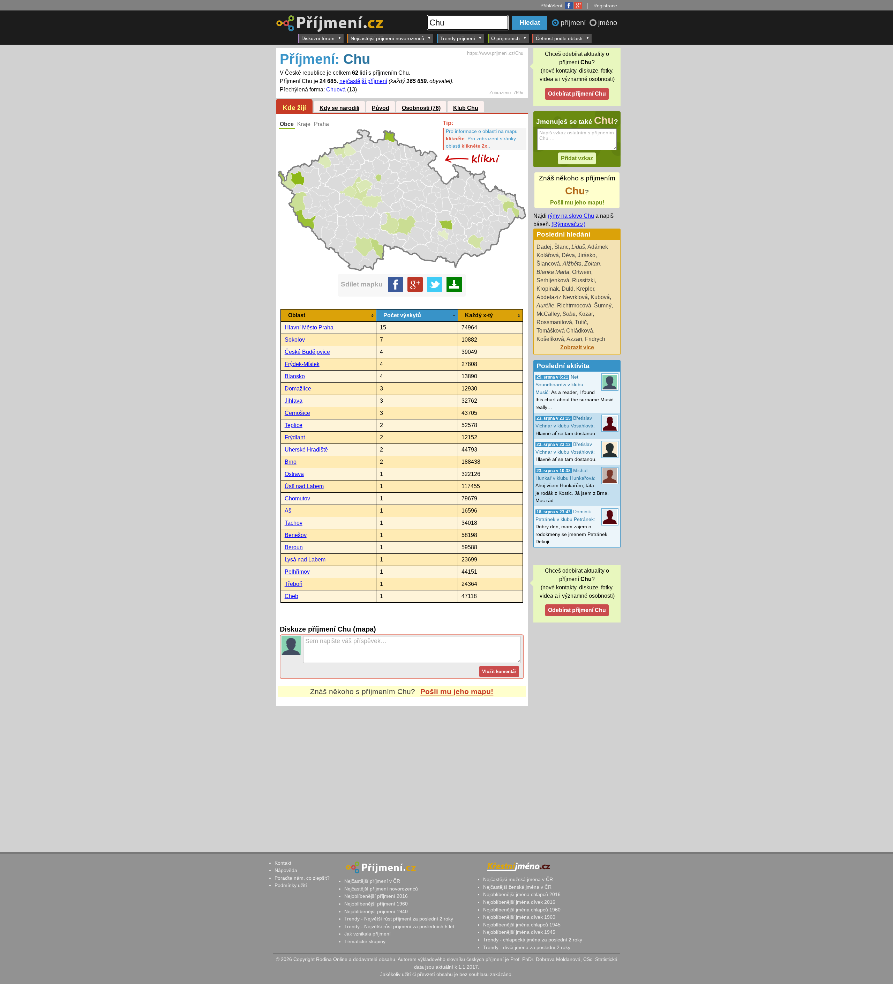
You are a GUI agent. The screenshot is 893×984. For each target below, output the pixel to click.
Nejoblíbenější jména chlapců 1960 (522, 909)
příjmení (574, 22)
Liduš (578, 247)
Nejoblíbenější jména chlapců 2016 (522, 894)
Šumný (602, 305)
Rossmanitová (554, 322)
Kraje (303, 124)
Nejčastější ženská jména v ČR (517, 887)
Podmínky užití (291, 885)
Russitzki (583, 280)
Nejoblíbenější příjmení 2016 (376, 896)
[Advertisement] (402, 771)
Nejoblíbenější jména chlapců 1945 (522, 924)
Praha (321, 124)
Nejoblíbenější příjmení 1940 (376, 911)
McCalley (548, 314)
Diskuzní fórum (318, 38)
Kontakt (283, 863)
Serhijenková (552, 280)
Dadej (543, 247)
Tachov (293, 523)
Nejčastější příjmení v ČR (372, 881)
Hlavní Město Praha (309, 327)
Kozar (585, 314)
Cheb (291, 596)
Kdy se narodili (339, 108)
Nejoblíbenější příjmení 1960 (376, 904)
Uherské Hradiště (306, 450)
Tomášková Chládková (564, 331)
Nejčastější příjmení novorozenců (387, 38)
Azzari (574, 339)
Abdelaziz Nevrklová (562, 297)
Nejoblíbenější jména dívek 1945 (519, 932)
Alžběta (572, 264)
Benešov (296, 535)
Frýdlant (295, 437)
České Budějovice (307, 352)
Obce (287, 124)
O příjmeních (505, 38)
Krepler (585, 289)
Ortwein (581, 272)
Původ (380, 108)
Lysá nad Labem (305, 559)
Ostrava (294, 474)
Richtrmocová (574, 305)
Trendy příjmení (457, 38)
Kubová (600, 297)
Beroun (294, 547)
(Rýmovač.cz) (568, 224)
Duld (567, 289)
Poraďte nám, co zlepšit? (302, 878)
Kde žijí (294, 107)
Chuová (336, 89)
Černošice (297, 413)
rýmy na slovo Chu (571, 216)
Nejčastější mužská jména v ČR (518, 879)
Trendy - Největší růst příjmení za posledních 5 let (399, 926)
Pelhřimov (297, 572)
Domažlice (298, 389)
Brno (291, 462)
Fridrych (595, 339)
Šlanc (561, 247)
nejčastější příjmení (363, 81)
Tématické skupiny (364, 941)
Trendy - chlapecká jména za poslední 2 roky (532, 939)
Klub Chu (465, 108)
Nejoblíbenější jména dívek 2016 (519, 902)
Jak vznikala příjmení (367, 934)
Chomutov (297, 498)
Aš (288, 511)
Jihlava (293, 401)
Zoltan (592, 264)
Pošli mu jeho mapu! (456, 691)
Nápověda (286, 870)
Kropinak (547, 289)
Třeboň (293, 584)
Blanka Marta (552, 272)
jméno (607, 22)
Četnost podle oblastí (559, 38)
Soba (569, 314)
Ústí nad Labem (304, 486)
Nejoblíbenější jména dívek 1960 (519, 917)
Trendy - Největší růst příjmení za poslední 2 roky (398, 919)
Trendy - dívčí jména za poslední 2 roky (526, 947)
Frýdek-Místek (302, 364)
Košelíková (550, 339)
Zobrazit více (577, 347)
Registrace (605, 5)
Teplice (293, 425)
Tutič (581, 322)
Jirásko (586, 255)
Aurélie (545, 305)
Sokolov (295, 340)
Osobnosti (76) (421, 108)
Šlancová (548, 264)
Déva (568, 255)
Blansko (295, 376)
